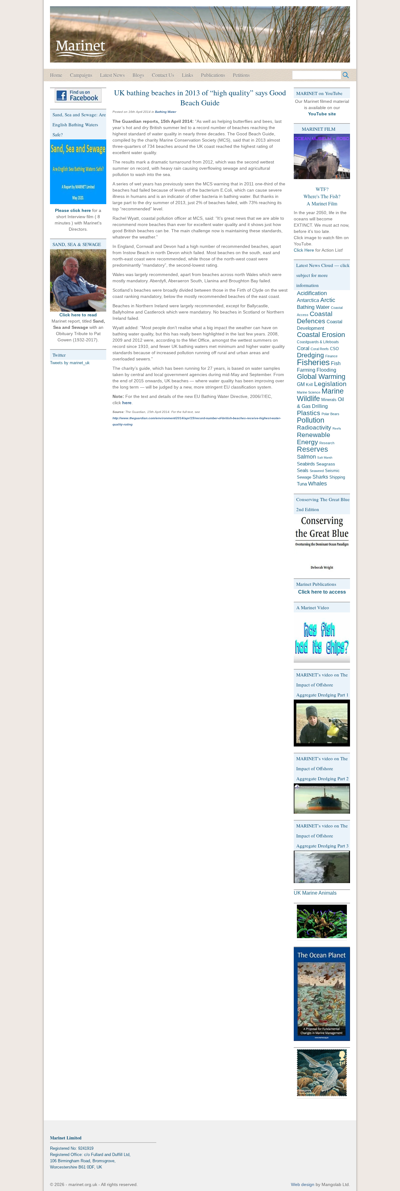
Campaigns (81, 75)
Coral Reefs (320, 349)
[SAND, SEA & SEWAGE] (78, 280)
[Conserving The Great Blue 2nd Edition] (322, 543)
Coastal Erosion (321, 335)
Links (187, 75)
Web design (302, 1184)
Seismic (332, 470)
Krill (309, 384)
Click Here (304, 250)
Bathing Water (165, 111)
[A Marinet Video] (322, 637)
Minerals (329, 399)
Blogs (138, 75)
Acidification (312, 293)
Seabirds (306, 463)
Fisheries (313, 362)
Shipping (337, 477)
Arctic (327, 300)
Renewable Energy (313, 438)
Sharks (320, 477)
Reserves (312, 449)
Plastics (308, 412)
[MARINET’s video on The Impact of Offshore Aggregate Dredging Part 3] (322, 867)
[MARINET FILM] (322, 156)
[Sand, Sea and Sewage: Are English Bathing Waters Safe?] (78, 171)
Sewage (304, 477)
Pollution (310, 420)
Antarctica (308, 300)
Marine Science (308, 392)
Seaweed (317, 471)
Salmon (306, 456)
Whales (317, 483)
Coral (303, 348)
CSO (334, 348)
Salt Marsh (324, 457)
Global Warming (321, 376)
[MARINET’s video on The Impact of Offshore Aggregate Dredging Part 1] (322, 723)
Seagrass (325, 463)
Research (326, 443)
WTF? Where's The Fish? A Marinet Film (321, 196)
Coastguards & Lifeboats (318, 342)
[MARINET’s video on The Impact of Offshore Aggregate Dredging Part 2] (322, 798)
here (127, 402)
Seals (302, 470)
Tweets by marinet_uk (70, 362)
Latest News (112, 75)
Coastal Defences (314, 317)
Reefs (336, 428)
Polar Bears (330, 414)
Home (56, 75)
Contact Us (163, 75)
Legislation (330, 383)
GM (301, 384)
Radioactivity (314, 427)
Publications (213, 75)
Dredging (310, 355)
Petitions (241, 75)
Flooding (326, 370)
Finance (331, 356)
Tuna (302, 483)
